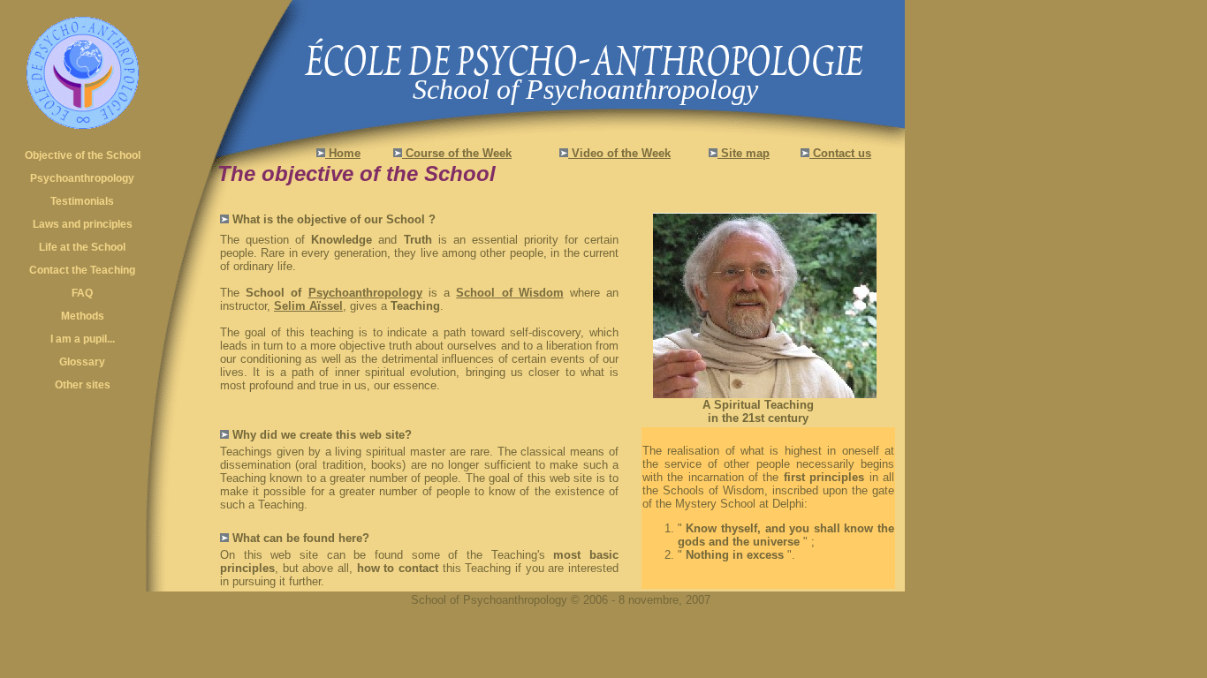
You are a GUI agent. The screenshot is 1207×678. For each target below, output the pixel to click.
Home (343, 153)
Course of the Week (457, 153)
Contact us (840, 153)
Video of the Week (619, 153)
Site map (743, 153)
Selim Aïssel (308, 306)
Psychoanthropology (365, 292)
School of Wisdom (509, 292)
